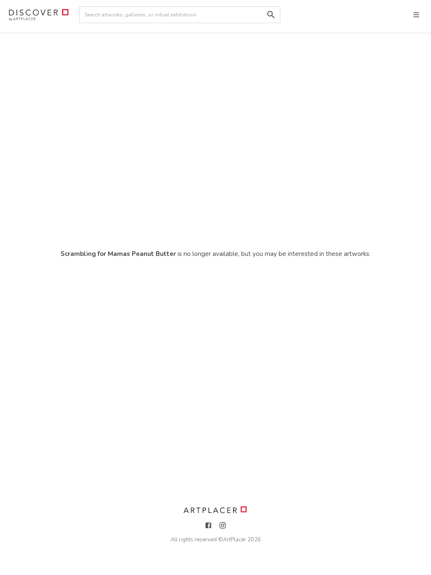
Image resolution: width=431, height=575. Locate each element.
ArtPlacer (234, 539)
